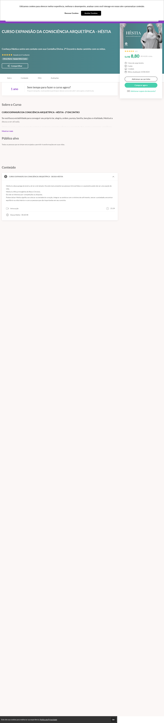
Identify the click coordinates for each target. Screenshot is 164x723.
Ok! (113, 720)
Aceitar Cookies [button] (91, 13)
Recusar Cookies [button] (72, 13)
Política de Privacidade (48, 720)
